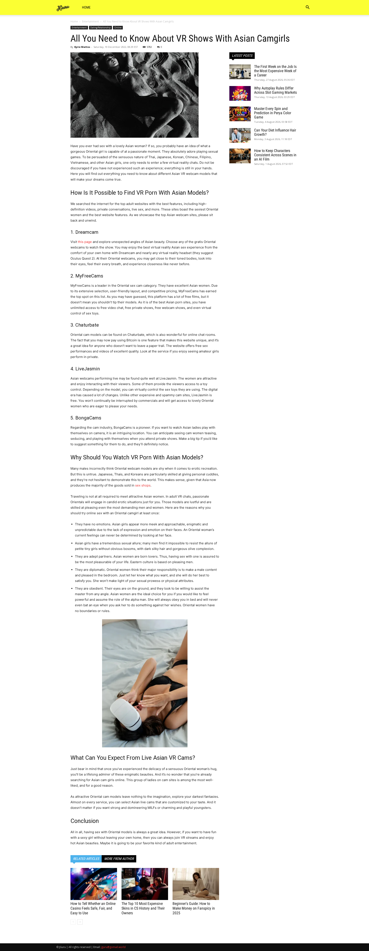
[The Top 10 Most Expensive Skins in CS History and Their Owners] (145, 884)
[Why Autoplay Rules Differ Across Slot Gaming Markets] (240, 93)
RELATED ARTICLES (86, 859)
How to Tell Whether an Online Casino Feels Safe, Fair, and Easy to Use (93, 908)
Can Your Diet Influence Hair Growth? (275, 132)
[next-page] (80, 922)
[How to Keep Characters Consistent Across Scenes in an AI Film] (240, 156)
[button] (307, 8)
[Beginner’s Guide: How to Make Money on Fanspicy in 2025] (196, 884)
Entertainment (90, 21)
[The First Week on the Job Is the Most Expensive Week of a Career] (240, 71)
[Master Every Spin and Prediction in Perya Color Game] (240, 114)
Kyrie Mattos (82, 46)
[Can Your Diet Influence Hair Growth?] (240, 135)
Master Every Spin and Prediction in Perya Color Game (272, 112)
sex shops (143, 485)
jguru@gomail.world (113, 947)
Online (118, 27)
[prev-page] (73, 922)
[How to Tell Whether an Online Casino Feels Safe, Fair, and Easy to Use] (93, 884)
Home (86, 7)
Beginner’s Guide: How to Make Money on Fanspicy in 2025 (194, 908)
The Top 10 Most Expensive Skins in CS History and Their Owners (143, 908)
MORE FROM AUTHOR (119, 859)
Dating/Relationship (100, 27)
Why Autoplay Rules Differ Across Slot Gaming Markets (275, 90)
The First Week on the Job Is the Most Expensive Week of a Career (275, 70)
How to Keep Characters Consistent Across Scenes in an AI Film (275, 154)
